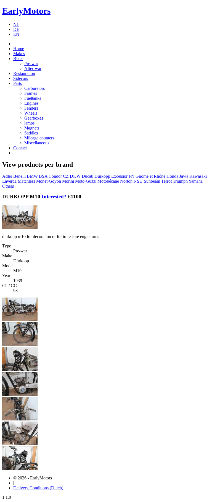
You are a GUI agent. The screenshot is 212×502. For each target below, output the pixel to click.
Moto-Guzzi (85, 181)
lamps (29, 123)
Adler (7, 176)
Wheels (30, 113)
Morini (68, 181)
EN (16, 34)
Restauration (24, 73)
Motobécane (108, 181)
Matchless (26, 181)
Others (8, 186)
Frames (30, 93)
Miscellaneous (36, 143)
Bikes (18, 58)
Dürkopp (102, 176)
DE (16, 29)
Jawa (183, 176)
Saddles (31, 133)
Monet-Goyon (48, 181)
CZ (66, 176)
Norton (126, 181)
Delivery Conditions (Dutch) (38, 487)
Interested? (54, 196)
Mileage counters (39, 138)
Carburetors (34, 88)
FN (131, 176)
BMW (32, 176)
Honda (172, 176)
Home (18, 48)
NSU (138, 181)
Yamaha (196, 181)
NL (16, 24)
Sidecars (20, 78)
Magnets (31, 128)
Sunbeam (152, 181)
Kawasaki (198, 176)
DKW (75, 176)
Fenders (31, 108)
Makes (19, 53)
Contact (20, 147)
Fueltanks (32, 98)
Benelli (19, 176)
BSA (43, 176)
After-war (32, 68)
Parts (17, 83)
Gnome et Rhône (150, 176)
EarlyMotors (26, 11)
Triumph (180, 181)
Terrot (166, 181)
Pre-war (31, 63)
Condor (55, 176)
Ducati (87, 176)
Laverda (9, 181)
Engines (31, 103)
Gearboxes (33, 118)
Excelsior (119, 176)
